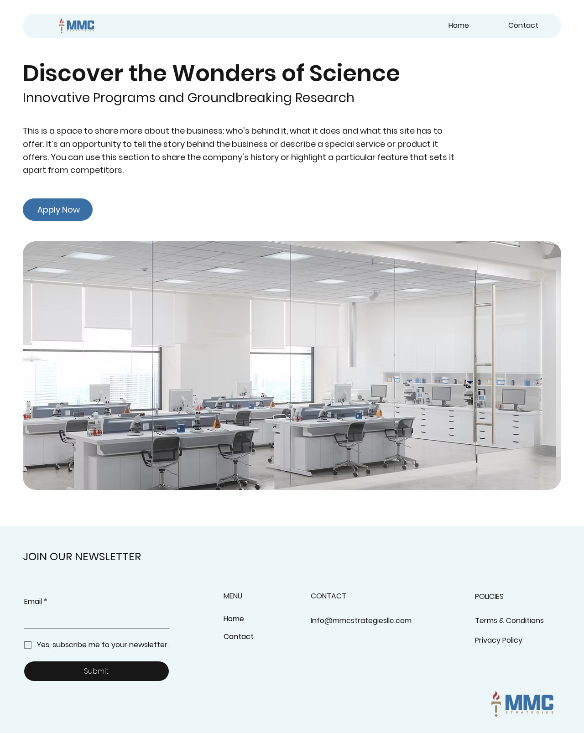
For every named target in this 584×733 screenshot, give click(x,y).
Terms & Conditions (509, 620)
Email (35, 601)
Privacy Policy (498, 640)
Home (234, 618)
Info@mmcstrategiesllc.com (361, 620)
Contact (239, 636)
